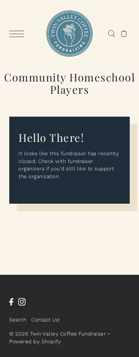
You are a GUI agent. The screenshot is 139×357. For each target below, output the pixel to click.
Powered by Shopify (35, 341)
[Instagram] (22, 301)
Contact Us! (45, 320)
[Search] (111, 34)
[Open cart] (124, 34)
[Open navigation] (18, 33)
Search (17, 320)
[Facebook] (11, 301)
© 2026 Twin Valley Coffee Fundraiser (57, 334)
